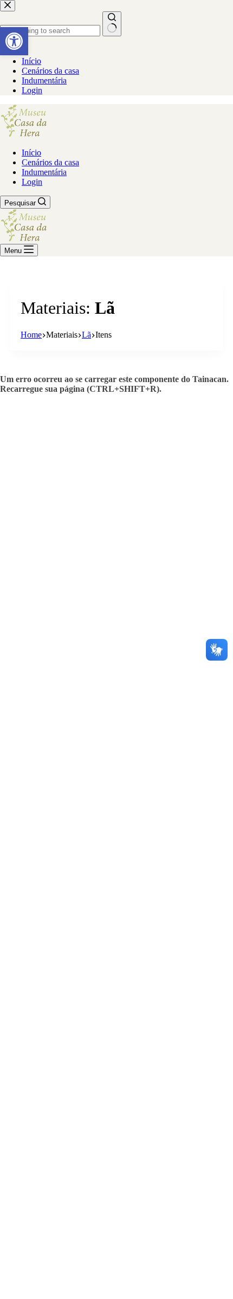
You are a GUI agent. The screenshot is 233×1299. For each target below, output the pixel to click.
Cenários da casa (50, 162)
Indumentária (44, 172)
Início (31, 152)
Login (32, 181)
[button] (14, 41)
